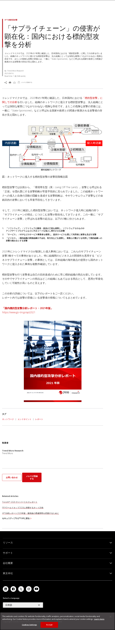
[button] (12, 477)
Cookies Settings (29, 624)
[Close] (110, 617)
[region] (57, 621)
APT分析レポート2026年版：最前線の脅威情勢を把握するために (30, 513)
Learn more (99, 619)
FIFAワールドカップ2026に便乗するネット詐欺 (22, 507)
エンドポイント (24, 419)
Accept (49, 624)
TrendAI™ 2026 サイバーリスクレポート (19, 502)
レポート (39, 419)
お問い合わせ (12, 477)
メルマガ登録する (32, 477)
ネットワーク (8, 419)
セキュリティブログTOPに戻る (16, 518)
